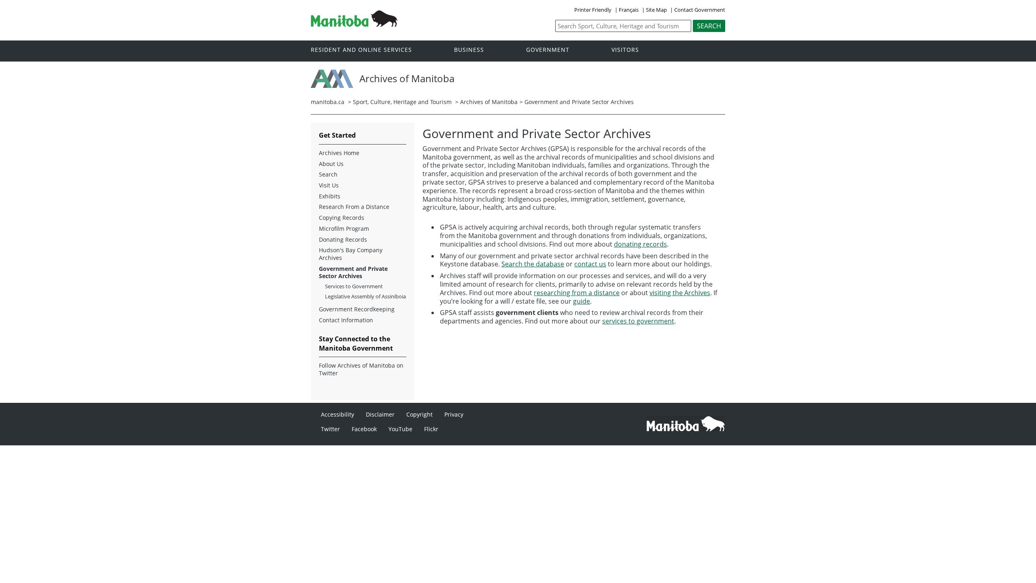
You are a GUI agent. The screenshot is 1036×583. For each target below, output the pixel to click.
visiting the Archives (680, 292)
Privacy (453, 414)
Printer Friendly (592, 9)
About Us (331, 164)
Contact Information (346, 320)
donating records (640, 244)
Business (469, 50)
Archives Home (339, 153)
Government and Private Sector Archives (353, 272)
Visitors (625, 50)
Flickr (431, 429)
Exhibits (329, 196)
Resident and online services (361, 50)
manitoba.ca (327, 102)
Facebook (364, 429)
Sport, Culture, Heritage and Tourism (402, 102)
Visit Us (329, 185)
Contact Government (699, 9)
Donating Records (343, 239)
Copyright (419, 414)
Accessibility (337, 414)
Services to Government (354, 286)
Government (547, 50)
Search (328, 174)
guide (581, 301)
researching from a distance (577, 292)
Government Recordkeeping (357, 309)
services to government (638, 321)
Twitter (330, 429)
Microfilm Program (344, 228)
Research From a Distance (354, 207)
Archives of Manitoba (489, 102)
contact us (590, 264)
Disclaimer (380, 414)
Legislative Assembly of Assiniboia (365, 296)
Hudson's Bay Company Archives (350, 254)
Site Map (656, 9)
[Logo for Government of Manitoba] (354, 24)
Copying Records (341, 217)
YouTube (400, 429)
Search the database (532, 264)
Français (629, 9)
